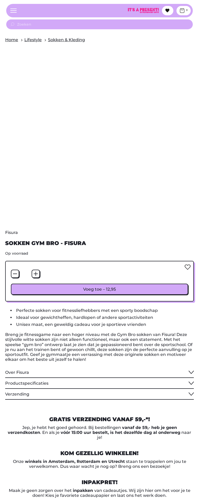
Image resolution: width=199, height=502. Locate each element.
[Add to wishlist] (187, 267)
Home (11, 39)
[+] (36, 274)
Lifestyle (33, 39)
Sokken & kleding (66, 39)
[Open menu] (13, 11)
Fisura (11, 232)
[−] (15, 274)
